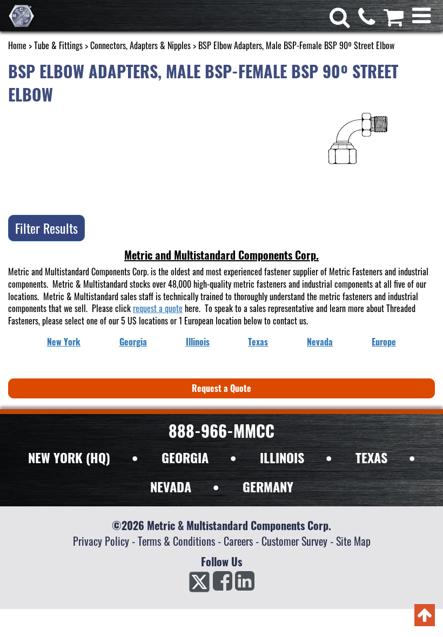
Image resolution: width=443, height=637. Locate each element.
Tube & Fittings (58, 45)
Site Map (353, 541)
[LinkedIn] (244, 584)
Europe (384, 341)
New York (63, 341)
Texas (258, 341)
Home (17, 45)
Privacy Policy (101, 541)
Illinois (198, 341)
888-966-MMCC (221, 430)
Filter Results (46, 228)
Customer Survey (294, 541)
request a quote (158, 308)
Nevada (320, 341)
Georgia (133, 341)
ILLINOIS (282, 457)
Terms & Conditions (176, 541)
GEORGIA (185, 457)
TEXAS (371, 457)
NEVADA (170, 486)
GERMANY (268, 486)
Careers (238, 541)
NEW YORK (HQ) (69, 457)
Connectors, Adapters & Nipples (140, 45)
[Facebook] (222, 584)
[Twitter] (199, 584)
